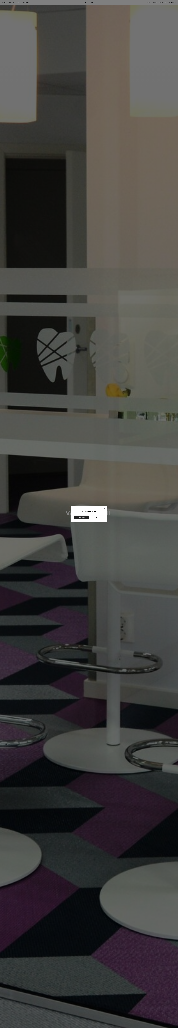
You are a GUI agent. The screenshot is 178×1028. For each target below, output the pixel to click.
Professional (81, 517)
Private (96, 517)
